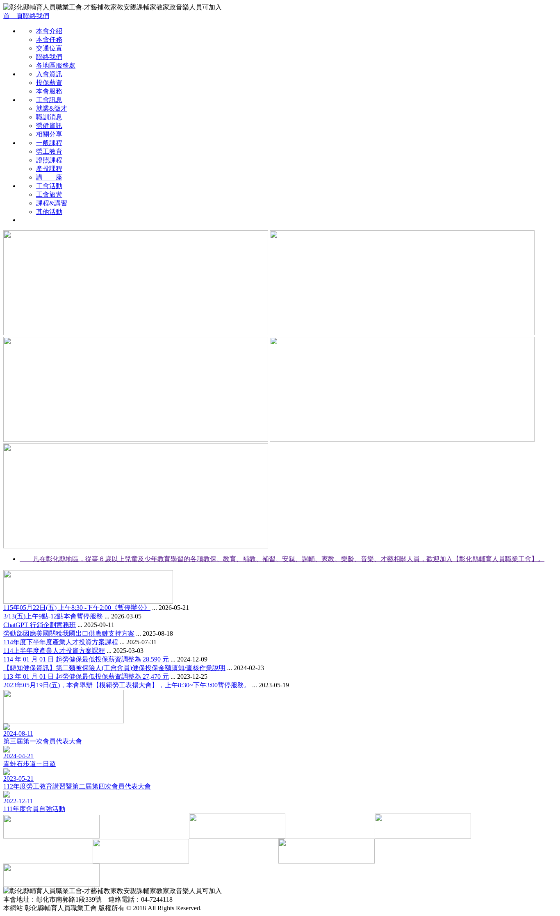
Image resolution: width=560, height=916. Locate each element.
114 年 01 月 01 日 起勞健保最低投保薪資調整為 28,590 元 (86, 659)
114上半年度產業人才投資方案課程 (54, 650)
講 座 (49, 177)
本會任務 (49, 39)
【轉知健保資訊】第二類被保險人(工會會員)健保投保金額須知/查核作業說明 (114, 667)
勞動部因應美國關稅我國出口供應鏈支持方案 (68, 633)
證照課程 (49, 160)
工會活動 (49, 185)
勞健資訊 (49, 125)
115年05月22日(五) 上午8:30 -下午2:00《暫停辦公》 (76, 607)
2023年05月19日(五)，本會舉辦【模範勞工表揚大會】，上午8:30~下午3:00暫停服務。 (126, 685)
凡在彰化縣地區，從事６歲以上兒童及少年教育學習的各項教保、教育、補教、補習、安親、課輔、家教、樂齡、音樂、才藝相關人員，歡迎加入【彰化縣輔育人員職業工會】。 (282, 558)
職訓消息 (49, 117)
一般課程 (49, 142)
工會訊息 (49, 99)
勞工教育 (49, 151)
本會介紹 (49, 30)
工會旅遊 (49, 194)
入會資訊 (49, 73)
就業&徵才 (51, 108)
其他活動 (49, 211)
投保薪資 (49, 82)
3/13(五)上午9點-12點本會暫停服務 (53, 616)
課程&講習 (51, 203)
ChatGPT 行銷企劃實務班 (39, 624)
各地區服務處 (55, 65)
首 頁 (13, 15)
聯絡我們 (36, 15)
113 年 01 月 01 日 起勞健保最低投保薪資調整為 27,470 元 (86, 676)
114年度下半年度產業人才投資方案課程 (60, 642)
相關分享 (49, 134)
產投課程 (49, 168)
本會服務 (49, 91)
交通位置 (49, 48)
